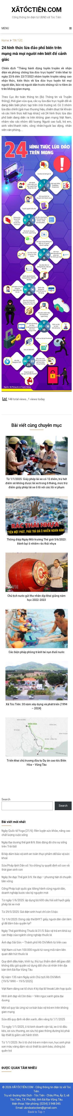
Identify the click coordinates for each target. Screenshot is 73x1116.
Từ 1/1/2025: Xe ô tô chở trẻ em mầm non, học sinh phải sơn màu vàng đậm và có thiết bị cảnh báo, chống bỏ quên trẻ (36, 1046)
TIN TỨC (17, 40)
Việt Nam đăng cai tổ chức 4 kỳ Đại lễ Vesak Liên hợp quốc (36, 988)
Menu (5, 28)
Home (5, 40)
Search (6, 799)
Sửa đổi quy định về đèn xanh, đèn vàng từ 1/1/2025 (33, 1019)
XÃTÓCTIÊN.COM (36, 10)
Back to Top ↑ (36, 1111)
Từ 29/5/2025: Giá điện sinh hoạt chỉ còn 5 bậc (30, 911)
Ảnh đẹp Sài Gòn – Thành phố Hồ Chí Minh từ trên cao (34, 942)
